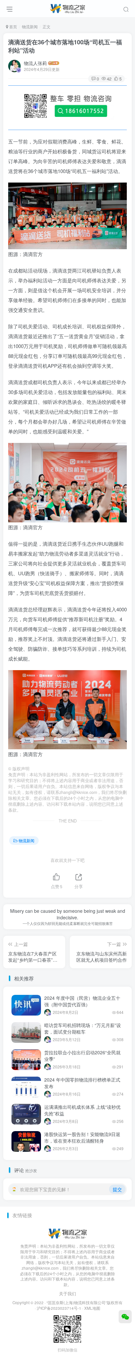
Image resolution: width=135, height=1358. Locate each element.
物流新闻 (30, 26)
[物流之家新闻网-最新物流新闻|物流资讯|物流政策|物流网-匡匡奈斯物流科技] (67, 7)
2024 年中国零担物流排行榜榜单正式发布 (82, 1082)
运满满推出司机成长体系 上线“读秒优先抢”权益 (82, 1110)
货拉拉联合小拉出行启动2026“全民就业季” (82, 1055)
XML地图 (92, 1308)
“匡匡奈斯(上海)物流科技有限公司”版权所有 (85, 1302)
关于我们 (67, 1293)
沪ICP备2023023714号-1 (59, 1308)
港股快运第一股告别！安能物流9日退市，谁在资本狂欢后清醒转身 (82, 1137)
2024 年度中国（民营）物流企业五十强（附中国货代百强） (82, 1001)
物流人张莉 (35, 63)
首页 (12, 26)
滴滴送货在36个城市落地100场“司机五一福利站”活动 (65, 46)
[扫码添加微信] (125, 1316)
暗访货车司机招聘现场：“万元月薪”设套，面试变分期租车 (82, 1028)
